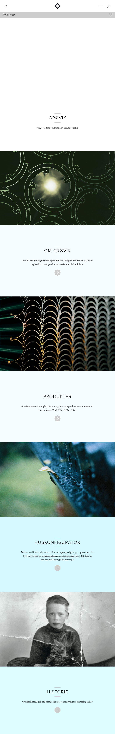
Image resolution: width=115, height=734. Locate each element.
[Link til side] (57, 273)
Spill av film (93, 84)
